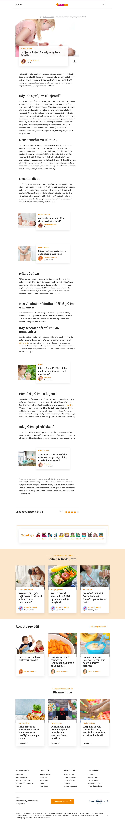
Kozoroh (89, 539)
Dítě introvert (93, 777)
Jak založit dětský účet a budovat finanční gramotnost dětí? (94, 598)
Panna (96, 539)
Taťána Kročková (30, 672)
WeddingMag (20, 818)
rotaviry (69, 405)
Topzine (65, 815)
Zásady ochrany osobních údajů (26, 801)
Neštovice (43, 777)
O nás (17, 798)
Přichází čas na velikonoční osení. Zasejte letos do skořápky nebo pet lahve (29, 732)
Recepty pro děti (57, 590)
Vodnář (101, 539)
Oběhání (36, 815)
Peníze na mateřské (26, 590)
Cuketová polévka (70, 786)
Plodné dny (19, 774)
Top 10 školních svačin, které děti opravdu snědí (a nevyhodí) (60, 598)
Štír (50, 539)
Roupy (42, 783)
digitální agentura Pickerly (89, 813)
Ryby (55, 539)
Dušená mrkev (69, 774)
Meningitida (44, 786)
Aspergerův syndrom (95, 783)
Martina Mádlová (33, 60)
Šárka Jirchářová (62, 672)
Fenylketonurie (45, 774)
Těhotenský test (21, 777)
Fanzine (71, 815)
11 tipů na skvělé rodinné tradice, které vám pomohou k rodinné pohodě (94, 731)
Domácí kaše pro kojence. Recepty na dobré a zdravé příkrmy (94, 661)
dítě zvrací (23, 343)
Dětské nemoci (48, 17)
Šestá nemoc (44, 780)
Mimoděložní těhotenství (24, 783)
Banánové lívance (70, 777)
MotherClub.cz (40, 17)
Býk (84, 539)
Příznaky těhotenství (22, 780)
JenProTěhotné (45, 815)
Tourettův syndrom (95, 786)
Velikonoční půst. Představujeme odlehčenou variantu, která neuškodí (61, 732)
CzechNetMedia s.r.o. (33, 813)
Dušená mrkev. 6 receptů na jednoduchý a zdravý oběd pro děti (62, 661)
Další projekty (20, 804)
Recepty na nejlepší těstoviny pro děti (30, 658)
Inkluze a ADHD (93, 780)
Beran (44, 539)
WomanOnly (27, 815)
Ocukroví (36, 818)
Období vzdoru (93, 774)
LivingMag (29, 818)
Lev (67, 539)
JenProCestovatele (91, 815)
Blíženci (78, 539)
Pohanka (67, 783)
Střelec (61, 539)
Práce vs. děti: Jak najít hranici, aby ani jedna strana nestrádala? (30, 598)
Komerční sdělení (30, 607)
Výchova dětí (87, 590)
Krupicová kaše (69, 780)
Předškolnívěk (57, 815)
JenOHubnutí (45, 818)
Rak (72, 539)
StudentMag (79, 815)
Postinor (18, 786)
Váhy (38, 539)
